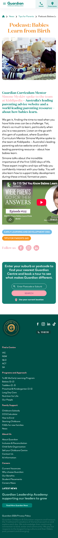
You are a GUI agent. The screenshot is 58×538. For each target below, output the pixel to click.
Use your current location (29, 300)
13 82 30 (41, 4)
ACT (4, 363)
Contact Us (7, 454)
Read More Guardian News (17, 505)
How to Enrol (8, 417)
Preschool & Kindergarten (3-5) (17, 388)
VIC (4, 352)
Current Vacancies (11, 468)
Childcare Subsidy (11, 410)
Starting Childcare (11, 421)
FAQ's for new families (13, 425)
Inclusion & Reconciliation (14, 443)
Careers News (9, 483)
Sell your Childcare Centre (14, 450)
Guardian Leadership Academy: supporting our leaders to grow (25, 496)
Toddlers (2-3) (9, 385)
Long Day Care (9, 392)
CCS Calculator (9, 414)
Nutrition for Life (10, 396)
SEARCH (29, 293)
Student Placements (12, 479)
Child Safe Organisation (14, 446)
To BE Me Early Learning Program (18, 378)
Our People (7, 399)
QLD (4, 360)
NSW (4, 356)
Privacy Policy (24, 515)
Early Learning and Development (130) (27, 232)
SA (3, 367)
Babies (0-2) (8, 381)
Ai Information (9, 457)
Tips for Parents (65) (16, 238)
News (4, 428)
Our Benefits (8, 475)
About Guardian (10, 439)
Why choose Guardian (13, 472)
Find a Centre (52, 4)
